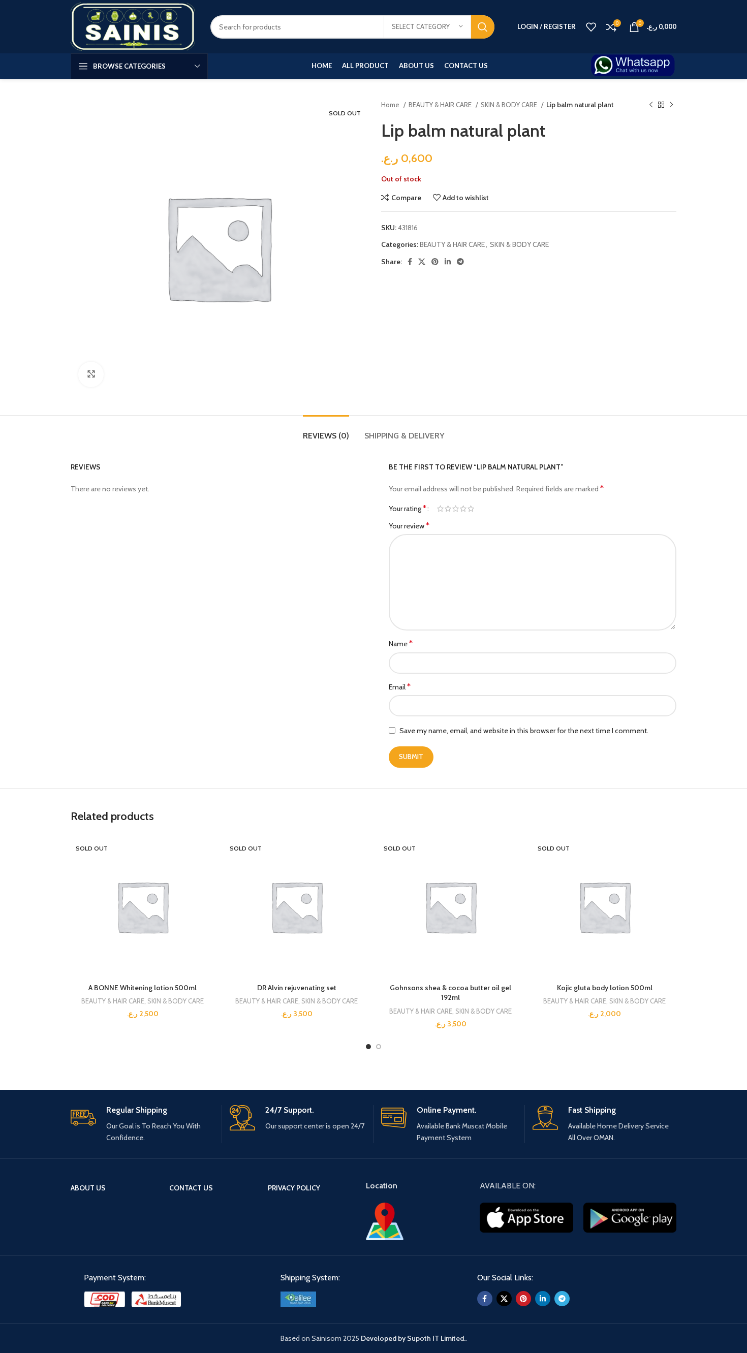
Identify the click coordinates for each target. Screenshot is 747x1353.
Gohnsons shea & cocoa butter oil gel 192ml (450, 992)
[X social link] (421, 261)
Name (401, 643)
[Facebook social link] (409, 261)
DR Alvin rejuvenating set (296, 987)
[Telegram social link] (460, 261)
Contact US (191, 1187)
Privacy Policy (294, 1187)
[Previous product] (651, 105)
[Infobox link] (633, 66)
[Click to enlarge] (91, 374)
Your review (409, 525)
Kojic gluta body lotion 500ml (604, 987)
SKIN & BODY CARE (510, 105)
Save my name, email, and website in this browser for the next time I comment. (523, 730)
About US (88, 1187)
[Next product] (671, 105)
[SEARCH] (482, 27)
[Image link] (134, 1298)
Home (391, 105)
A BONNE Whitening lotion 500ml (142, 987)
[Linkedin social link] (448, 261)
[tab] (326, 430)
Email (400, 686)
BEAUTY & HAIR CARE (441, 105)
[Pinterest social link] (435, 261)
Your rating (407, 509)
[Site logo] (133, 25)
